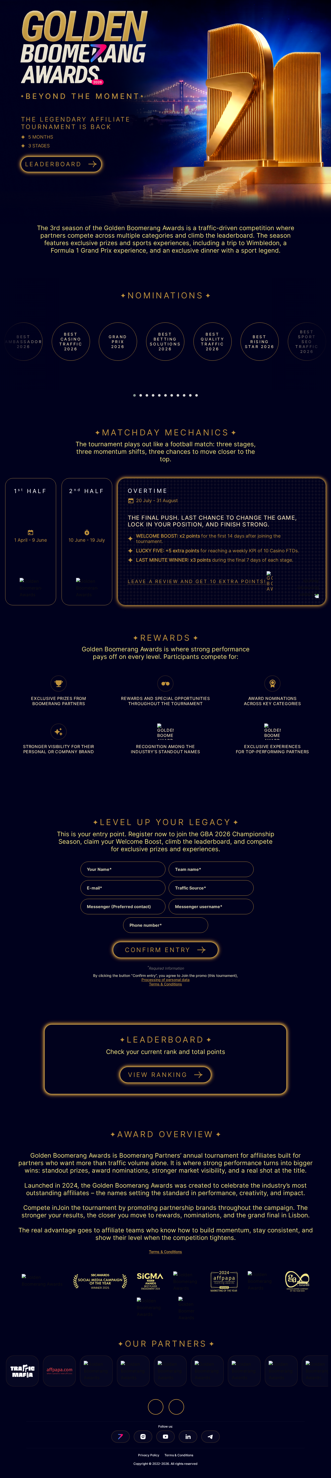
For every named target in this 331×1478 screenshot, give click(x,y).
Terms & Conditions (165, 984)
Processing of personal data (165, 979)
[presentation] (159, 387)
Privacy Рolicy (148, 1455)
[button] (134, 395)
